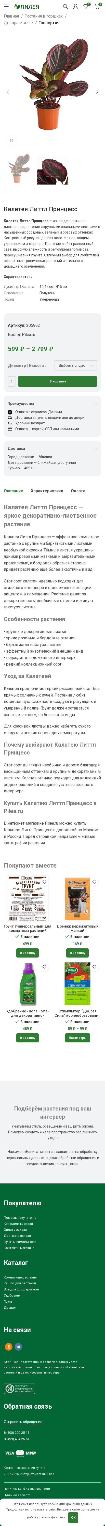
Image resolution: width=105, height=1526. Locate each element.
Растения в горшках (44, 16)
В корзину (57, 381)
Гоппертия (48, 22)
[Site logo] (27, 6)
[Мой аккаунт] (76, 6)
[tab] (13, 491)
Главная (12, 16)
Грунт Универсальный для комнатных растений (27, 928)
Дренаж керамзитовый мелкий (78, 928)
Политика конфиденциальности (27, 1488)
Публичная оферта (17, 1495)
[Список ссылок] (52, 1218)
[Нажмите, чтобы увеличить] (11, 141)
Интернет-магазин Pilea (37, 1474)
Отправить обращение (23, 1422)
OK (73, 1517)
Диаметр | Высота (26, 365)
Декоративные (19, 22)
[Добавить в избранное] (44, 881)
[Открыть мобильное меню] (6, 6)
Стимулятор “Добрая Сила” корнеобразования (77, 1013)
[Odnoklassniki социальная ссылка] (8, 1347)
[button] (27, 953)
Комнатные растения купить (24, 1468)
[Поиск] (65, 6)
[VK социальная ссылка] (18, 1347)
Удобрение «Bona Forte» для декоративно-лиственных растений (27, 1015)
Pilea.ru (28, 334)
